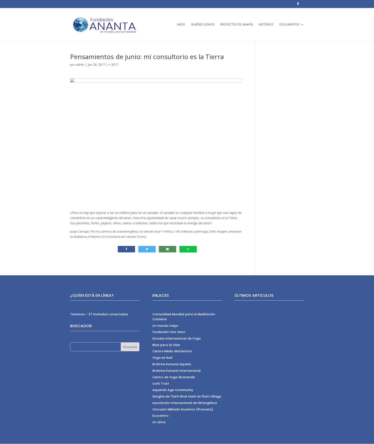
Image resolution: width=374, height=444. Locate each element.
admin (80, 65)
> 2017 (113, 65)
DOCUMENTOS (289, 24)
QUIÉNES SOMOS (203, 24)
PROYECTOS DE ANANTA (236, 24)
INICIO (181, 24)
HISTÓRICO (266, 24)
